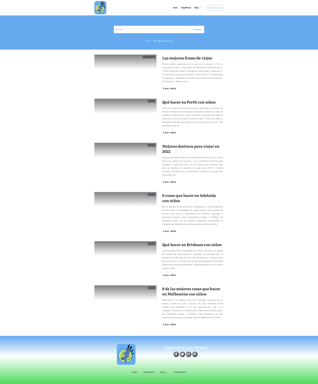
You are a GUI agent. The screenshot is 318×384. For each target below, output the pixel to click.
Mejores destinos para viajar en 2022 (190, 148)
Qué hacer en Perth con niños (189, 102)
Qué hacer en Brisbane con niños (192, 244)
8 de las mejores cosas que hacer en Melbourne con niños (191, 291)
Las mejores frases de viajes (187, 58)
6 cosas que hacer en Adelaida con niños (189, 197)
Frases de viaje (149, 57)
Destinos (151, 101)
